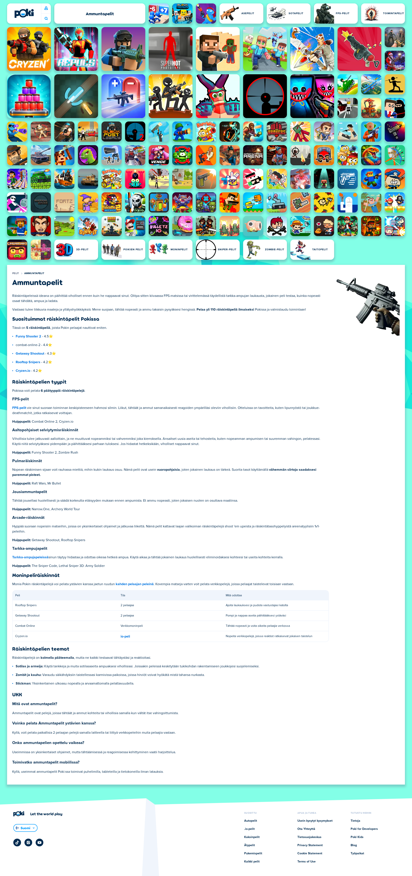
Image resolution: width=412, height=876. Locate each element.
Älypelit (249, 845)
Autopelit (250, 820)
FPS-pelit (19, 408)
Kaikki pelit (252, 861)
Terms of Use (306, 861)
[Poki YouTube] (39, 842)
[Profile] (46, 8)
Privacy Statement (310, 845)
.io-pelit (249, 828)
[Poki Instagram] (28, 842)
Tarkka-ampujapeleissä (30, 557)
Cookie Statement (309, 853)
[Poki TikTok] (17, 842)
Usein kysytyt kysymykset (315, 820)
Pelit (15, 273)
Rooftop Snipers (28, 362)
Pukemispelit (253, 853)
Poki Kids (357, 837)
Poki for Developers (364, 828)
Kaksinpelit (252, 837)
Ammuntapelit (34, 273)
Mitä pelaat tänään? (46, 19)
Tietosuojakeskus (309, 837)
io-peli (125, 636)
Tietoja (355, 820)
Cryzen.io (23, 370)
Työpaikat (357, 853)
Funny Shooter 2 (28, 336)
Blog (354, 845)
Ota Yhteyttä (306, 828)
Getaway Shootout (30, 353)
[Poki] (24, 13)
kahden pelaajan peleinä (135, 584)
